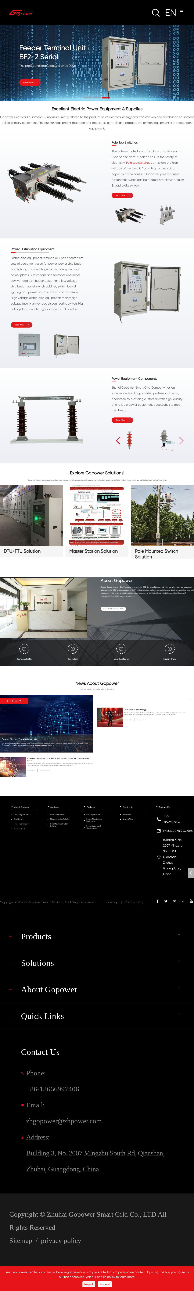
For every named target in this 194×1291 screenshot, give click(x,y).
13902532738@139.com (178, 831)
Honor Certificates (21, 824)
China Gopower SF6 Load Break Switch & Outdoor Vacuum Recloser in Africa (59, 759)
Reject (88, 1284)
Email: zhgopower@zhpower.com (64, 1113)
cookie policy (106, 1277)
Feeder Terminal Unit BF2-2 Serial (52, 52)
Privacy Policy (134, 902)
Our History (18, 819)
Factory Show (19, 828)
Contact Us (164, 807)
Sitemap (112, 902)
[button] (88, 97)
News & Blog (128, 819)
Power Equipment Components (93, 827)
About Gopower (21, 807)
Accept (105, 1284)
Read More (120, 195)
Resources (127, 814)
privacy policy (61, 1240)
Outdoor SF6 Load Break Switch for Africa (20, 739)
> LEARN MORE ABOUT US (113, 609)
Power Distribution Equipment (94, 820)
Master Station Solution (93, 551)
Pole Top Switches (93, 814)
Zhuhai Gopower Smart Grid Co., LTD (43, 902)
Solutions (54, 807)
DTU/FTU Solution (22, 551)
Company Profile (21, 814)
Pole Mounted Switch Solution (156, 552)
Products (91, 807)
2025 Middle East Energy (135, 710)
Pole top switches (138, 162)
